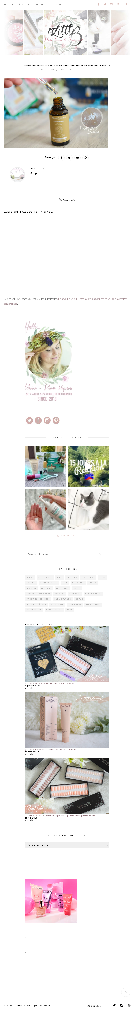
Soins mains (34, 610)
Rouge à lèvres (36, 604)
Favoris (31, 583)
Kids (65, 583)
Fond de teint (49, 583)
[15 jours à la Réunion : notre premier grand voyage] (88, 466)
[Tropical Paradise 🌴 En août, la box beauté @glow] (45, 466)
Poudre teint (93, 594)
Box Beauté (45, 577)
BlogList (41, 4)
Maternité (62, 588)
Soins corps (93, 604)
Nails (77, 588)
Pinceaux (75, 594)
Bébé (59, 577)
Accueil (9, 4)
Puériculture (62, 599)
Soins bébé (57, 604)
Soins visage (54, 610)
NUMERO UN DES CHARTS (40, 625)
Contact (57, 4)
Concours (88, 577)
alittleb (63, 70)
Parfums (60, 594)
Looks (92, 583)
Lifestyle (78, 583)
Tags (69, 610)
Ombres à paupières (38, 594)
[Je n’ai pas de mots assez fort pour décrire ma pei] (88, 509)
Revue (79, 599)
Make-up (31, 588)
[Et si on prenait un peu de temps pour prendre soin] (45, 509)
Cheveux (72, 577)
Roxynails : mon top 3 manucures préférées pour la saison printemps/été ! (60, 816)
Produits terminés (38, 599)
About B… (24, 4)
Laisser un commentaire (81, 70)
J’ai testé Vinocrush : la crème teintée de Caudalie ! (50, 750)
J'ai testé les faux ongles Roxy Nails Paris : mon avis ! (51, 684)
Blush (30, 577)
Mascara (46, 588)
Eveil (102, 577)
